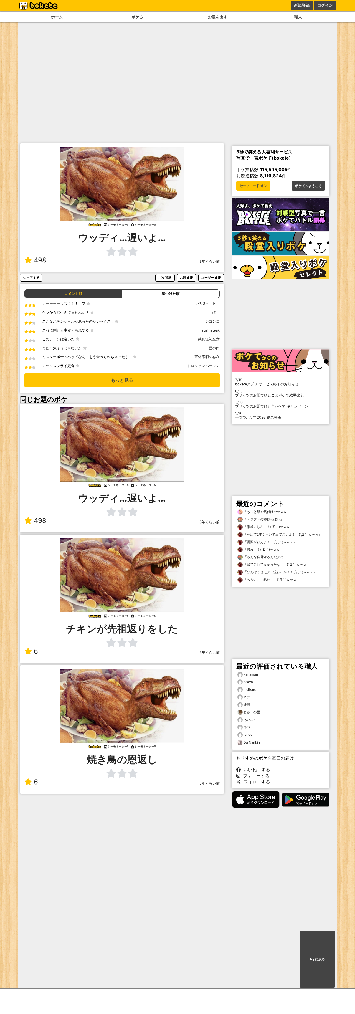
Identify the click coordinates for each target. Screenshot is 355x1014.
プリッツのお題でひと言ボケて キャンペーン (271, 404)
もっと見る (122, 380)
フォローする (255, 775)
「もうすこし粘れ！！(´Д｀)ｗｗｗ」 (271, 580)
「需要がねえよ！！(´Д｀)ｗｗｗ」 (269, 542)
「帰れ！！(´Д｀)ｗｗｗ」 (263, 549)
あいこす (250, 719)
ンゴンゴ (212, 321)
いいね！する (255, 769)
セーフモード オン (253, 186)
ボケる (137, 16)
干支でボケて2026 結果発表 (258, 415)
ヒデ (247, 697)
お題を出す (217, 16)
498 (40, 260)
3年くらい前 (209, 261)
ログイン (325, 5)
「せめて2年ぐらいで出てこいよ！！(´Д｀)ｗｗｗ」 (282, 534)
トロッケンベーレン (203, 366)
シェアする (31, 277)
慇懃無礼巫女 (209, 339)
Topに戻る (317, 959)
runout (248, 734)
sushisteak (211, 330)
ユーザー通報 (211, 277)
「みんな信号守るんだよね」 (265, 557)
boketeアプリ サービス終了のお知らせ (266, 382)
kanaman (251, 674)
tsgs (247, 727)
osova (248, 682)
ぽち (216, 312)
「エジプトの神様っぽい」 (263, 519)
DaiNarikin (252, 742)
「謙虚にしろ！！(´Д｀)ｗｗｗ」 (268, 527)
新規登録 (302, 5)
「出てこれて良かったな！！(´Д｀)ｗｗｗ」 (276, 564)
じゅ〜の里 (252, 712)
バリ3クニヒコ (208, 304)
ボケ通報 (165, 277)
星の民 (214, 348)
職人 (298, 16)
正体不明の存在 (207, 357)
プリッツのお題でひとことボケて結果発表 (269, 393)
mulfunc (250, 689)
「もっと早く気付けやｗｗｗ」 (266, 512)
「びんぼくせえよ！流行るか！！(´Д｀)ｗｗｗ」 (279, 572)
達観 (247, 704)
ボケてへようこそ (308, 186)
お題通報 (186, 277)
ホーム (57, 16)
